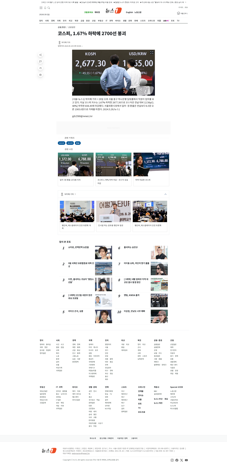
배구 (122, 403)
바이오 (75, 387)
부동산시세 (43, 400)
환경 (57, 359)
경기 (106, 350)
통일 (122, 347)
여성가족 (59, 368)
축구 (122, 397)
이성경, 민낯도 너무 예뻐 (134, 311)
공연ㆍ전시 (92, 391)
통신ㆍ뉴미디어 (61, 394)
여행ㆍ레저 (92, 412)
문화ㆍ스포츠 (142, 356)
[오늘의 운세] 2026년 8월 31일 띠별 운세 (86, 2)
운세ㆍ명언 (92, 414)
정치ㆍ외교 (141, 344)
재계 (171, 347)
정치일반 (43, 353)
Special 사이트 (176, 387)
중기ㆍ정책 (174, 356)
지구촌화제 (92, 374)
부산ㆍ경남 (109, 374)
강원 (106, 356)
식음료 (172, 368)
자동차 (172, 353)
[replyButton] (40, 61)
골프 (122, 409)
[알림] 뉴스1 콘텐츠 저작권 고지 (117, 2)
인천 (106, 353)
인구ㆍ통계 (76, 353)
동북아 (91, 344)
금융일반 (157, 344)
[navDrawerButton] (41, 8)
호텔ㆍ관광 (174, 371)
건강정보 (92, 409)
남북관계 (141, 359)
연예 (107, 387)
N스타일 (108, 409)
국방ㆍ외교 (125, 344)
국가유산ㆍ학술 (94, 400)
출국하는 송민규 (131, 247)
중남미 (91, 359)
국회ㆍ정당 (44, 347)
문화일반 (92, 403)
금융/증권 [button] (62, 27)
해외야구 (124, 394)
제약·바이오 (76, 394)
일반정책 (43, 394)
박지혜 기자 (66, 42)
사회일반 (59, 371)
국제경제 (92, 362)
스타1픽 (173, 397)
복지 (57, 353)
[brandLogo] (113, 10)
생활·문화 (93, 387)
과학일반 (59, 409)
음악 (106, 400)
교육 (57, 350)
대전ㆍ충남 (109, 362)
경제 (74, 340)
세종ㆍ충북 (109, 359)
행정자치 (108, 344)
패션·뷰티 (173, 365)
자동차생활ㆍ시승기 (96, 423)
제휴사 (156, 387)
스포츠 (124, 387)
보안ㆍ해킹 (60, 403)
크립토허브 (88, 12)
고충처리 (134, 438)
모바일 (58, 397)
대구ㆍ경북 (109, 371)
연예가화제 (109, 391)
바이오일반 (76, 400)
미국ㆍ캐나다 (93, 347)
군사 (139, 347)
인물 (57, 365)
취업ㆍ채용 (174, 374)
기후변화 (92, 365)
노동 (57, 356)
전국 (107, 340)
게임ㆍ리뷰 (60, 406)
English (129, 12)
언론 (90, 406)
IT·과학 (59, 387)
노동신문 (138, 12)
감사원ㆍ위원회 (45, 350)
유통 (171, 359)
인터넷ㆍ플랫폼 (61, 391)
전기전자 (173, 350)
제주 (106, 379)
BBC (155, 391)
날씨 (57, 362)
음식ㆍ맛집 (92, 426)
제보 (186, 7)
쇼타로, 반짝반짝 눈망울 (78, 247)
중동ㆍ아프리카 (94, 356)
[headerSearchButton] (49, 7)
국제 (90, 340)
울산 (106, 376)
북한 (139, 340)
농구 (122, 406)
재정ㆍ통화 (76, 347)
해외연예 (108, 403)
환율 (77, 143)
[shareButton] (40, 54)
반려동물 (92, 420)
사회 (58, 340)
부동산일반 (43, 391)
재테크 (156, 362)
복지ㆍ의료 (76, 391)
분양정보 (43, 397)
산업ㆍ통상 (76, 350)
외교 (123, 340)
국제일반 (92, 376)
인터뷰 (107, 406)
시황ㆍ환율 (158, 359)
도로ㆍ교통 (92, 417)
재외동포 (124, 350)
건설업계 (43, 403)
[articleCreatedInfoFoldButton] (82, 46)
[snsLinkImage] (172, 460)
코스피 (61, 143)
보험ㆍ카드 (158, 353)
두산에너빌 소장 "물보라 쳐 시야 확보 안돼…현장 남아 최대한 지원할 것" (158, 2)
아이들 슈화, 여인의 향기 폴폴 (136, 263)
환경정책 (75, 362)
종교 (90, 397)
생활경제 (173, 362)
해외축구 (124, 400)
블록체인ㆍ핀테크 (160, 365)
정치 (41, 340)
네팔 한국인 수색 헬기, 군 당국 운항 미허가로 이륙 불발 (45, 2)
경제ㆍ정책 (76, 344)
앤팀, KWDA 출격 (131, 295)
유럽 (90, 353)
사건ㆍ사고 (60, 344)
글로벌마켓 (158, 394)
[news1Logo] (49, 450)
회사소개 (93, 438)
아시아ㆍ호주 (93, 350)
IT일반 (58, 400)
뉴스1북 (173, 406)
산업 (172, 340)
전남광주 (108, 368)
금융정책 (157, 347)
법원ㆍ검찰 (60, 347)
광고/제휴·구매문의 (107, 438)
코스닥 (70, 143)
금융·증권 (158, 340)
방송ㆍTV (108, 394)
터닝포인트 (174, 403)
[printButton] (40, 74)
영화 (106, 397)
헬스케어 (75, 397)
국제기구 (92, 368)
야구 (122, 391)
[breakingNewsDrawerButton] (45, 7)
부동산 (42, 387)
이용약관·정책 (122, 438)
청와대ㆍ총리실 (45, 344)
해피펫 (97, 12)
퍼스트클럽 (174, 409)
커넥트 (181, 7)
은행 (155, 350)
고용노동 (75, 356)
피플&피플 (92, 371)
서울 (106, 347)
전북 (106, 365)
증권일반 (157, 356)
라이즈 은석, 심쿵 (75, 311)
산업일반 (173, 344)
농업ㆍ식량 (76, 359)
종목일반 (124, 412)
